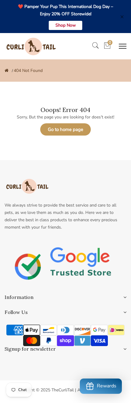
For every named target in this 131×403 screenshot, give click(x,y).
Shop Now (65, 25)
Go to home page (65, 129)
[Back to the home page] (7, 70)
